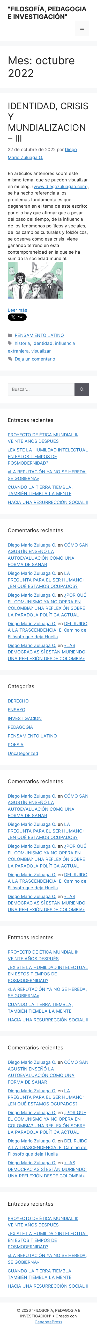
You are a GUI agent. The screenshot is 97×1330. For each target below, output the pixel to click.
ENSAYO (16, 709)
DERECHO (18, 701)
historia (22, 343)
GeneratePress (48, 1321)
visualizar (41, 351)
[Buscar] (81, 389)
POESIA (16, 744)
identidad (43, 343)
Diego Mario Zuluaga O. (32, 545)
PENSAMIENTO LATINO (39, 335)
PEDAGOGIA (20, 727)
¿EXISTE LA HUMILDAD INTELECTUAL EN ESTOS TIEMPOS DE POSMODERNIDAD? (48, 456)
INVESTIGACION (25, 718)
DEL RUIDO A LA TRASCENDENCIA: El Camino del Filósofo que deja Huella (47, 630)
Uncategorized (23, 753)
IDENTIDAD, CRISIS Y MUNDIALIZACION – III (48, 122)
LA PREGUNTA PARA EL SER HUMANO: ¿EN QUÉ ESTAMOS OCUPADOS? (46, 580)
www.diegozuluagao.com (60, 186)
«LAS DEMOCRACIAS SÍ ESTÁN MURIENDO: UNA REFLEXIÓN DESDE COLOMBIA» (47, 652)
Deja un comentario (35, 359)
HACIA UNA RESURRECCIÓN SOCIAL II (48, 502)
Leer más (17, 310)
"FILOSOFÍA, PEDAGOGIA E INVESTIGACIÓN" (47, 13)
